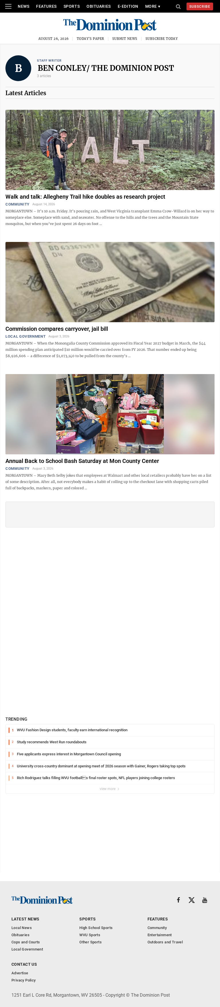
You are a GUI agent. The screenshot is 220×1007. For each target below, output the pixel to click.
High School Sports (96, 928)
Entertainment (160, 935)
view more (108, 789)
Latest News (25, 919)
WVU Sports (89, 935)
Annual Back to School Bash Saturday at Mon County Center (82, 460)
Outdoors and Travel (165, 942)
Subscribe (199, 7)
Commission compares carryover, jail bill (56, 328)
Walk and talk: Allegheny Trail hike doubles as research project (85, 196)
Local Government (25, 336)
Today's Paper (90, 39)
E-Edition (128, 6)
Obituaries (99, 6)
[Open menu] (8, 6)
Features (46, 6)
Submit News (125, 39)
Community (17, 204)
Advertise (19, 973)
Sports (72, 6)
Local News (21, 928)
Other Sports (90, 942)
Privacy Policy (23, 980)
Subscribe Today (162, 39)
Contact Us (24, 964)
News (23, 6)
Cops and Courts (25, 942)
